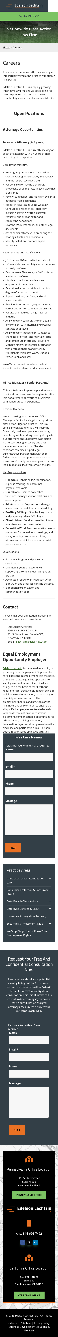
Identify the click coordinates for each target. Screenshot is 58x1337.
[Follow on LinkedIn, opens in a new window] (35, 1242)
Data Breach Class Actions (22, 901)
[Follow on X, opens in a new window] (29, 1242)
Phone (9, 783)
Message (11, 801)
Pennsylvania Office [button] (29, 1195)
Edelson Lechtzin (12, 668)
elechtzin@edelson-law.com (31, 641)
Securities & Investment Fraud (25, 923)
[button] (53, 5)
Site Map (26, 1323)
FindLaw (29, 1330)
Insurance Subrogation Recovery (26, 916)
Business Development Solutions (28, 1326)
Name (9, 749)
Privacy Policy (41, 1323)
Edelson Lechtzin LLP (27, 1315)
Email (10, 766)
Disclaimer (12, 1323)
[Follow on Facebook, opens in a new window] (22, 1242)
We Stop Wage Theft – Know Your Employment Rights (27, 933)
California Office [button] (29, 1295)
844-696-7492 (31, 15)
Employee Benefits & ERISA (23, 908)
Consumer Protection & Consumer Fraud (27, 892)
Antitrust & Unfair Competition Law (25, 880)
